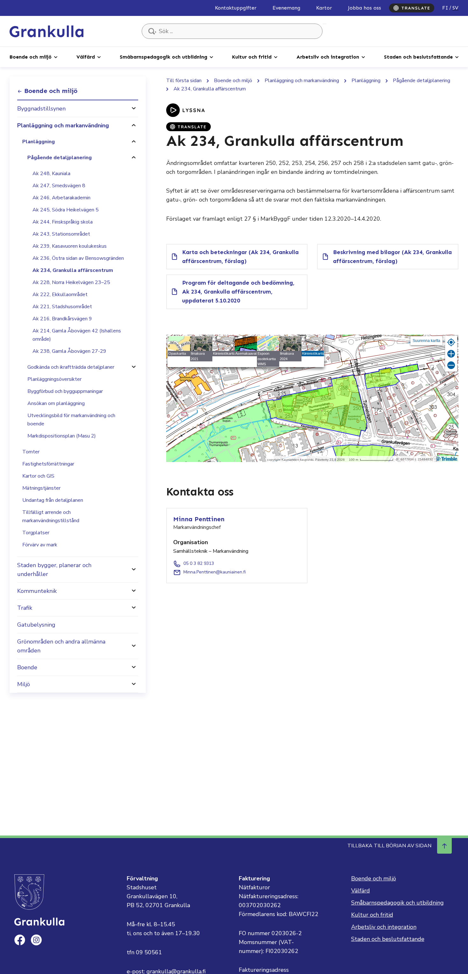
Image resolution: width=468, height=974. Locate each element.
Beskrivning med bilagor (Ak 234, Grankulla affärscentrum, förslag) (392, 257)
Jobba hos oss (364, 8)
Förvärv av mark (39, 544)
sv (455, 8)
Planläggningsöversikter (54, 379)
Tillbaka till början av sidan (389, 845)
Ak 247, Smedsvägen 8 (58, 185)
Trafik (24, 608)
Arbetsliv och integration (327, 57)
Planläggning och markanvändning (63, 125)
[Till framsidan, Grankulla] (46, 30)
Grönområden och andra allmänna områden (61, 646)
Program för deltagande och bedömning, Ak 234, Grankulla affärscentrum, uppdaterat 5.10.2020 (238, 291)
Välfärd (85, 57)
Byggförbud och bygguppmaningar (65, 391)
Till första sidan (184, 80)
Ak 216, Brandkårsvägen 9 (62, 318)
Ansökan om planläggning (56, 403)
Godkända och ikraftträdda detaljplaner (70, 367)
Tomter (30, 451)
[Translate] (411, 8)
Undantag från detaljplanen (52, 500)
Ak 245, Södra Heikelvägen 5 (65, 209)
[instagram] (36, 940)
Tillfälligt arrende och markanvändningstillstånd (50, 516)
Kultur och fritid (252, 57)
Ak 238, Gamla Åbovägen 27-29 (69, 351)
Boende (27, 667)
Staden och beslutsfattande (418, 57)
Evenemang (286, 8)
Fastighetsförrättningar (48, 463)
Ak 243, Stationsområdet (61, 234)
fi (445, 8)
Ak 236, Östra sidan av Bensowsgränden (78, 258)
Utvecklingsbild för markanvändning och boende (71, 419)
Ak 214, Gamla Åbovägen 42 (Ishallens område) (76, 335)
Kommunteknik (37, 591)
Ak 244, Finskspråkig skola (62, 221)
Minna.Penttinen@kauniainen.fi (214, 572)
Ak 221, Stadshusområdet (62, 306)
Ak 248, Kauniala (51, 173)
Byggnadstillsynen (41, 108)
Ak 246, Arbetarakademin (61, 197)
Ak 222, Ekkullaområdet (60, 294)
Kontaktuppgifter (236, 8)
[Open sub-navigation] (55, 56)
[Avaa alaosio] (133, 108)
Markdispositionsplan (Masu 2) (61, 435)
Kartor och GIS (38, 476)
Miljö (23, 684)
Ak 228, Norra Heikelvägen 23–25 (71, 282)
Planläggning (38, 141)
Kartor (324, 8)
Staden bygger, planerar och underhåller (54, 569)
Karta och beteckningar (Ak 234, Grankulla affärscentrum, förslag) (240, 257)
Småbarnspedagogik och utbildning (163, 57)
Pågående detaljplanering (59, 157)
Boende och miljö (31, 57)
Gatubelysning (36, 625)
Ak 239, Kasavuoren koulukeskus (69, 246)
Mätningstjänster (41, 488)
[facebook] (19, 940)
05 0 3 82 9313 (198, 563)
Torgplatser (35, 532)
